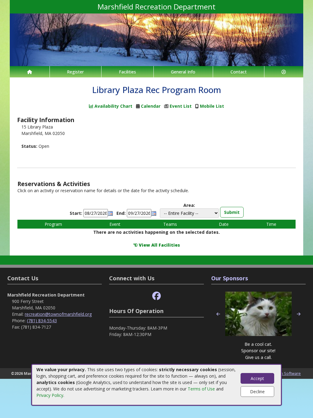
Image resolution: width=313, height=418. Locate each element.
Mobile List (212, 106)
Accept (257, 378)
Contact (238, 72)
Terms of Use (201, 389)
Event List (181, 106)
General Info (183, 72)
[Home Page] (30, 71)
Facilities (127, 72)
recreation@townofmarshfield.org (58, 314)
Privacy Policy (49, 395)
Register (75, 72)
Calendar (150, 106)
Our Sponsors (229, 278)
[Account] (284, 71)
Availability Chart (112, 106)
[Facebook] (156, 296)
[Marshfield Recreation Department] (156, 39)
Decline (257, 391)
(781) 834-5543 (42, 320)
